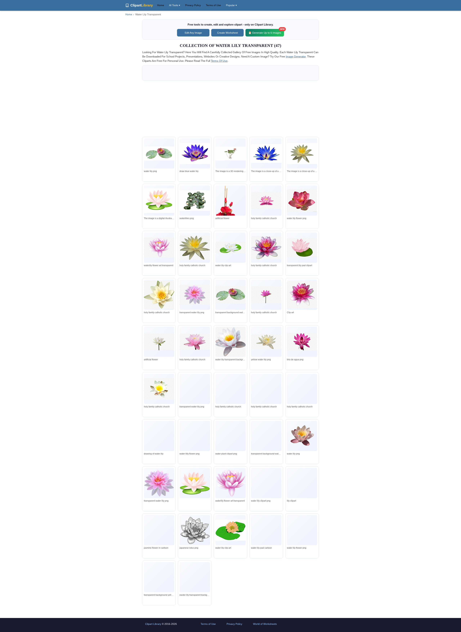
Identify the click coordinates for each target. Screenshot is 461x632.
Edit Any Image (193, 32)
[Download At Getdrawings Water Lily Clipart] (195, 153)
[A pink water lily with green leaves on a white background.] (230, 153)
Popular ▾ (231, 5)
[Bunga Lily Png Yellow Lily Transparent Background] (159, 577)
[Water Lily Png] (159, 153)
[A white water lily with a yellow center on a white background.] (302, 153)
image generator (296, 56)
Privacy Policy (193, 5)
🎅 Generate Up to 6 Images (266, 31)
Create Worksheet (227, 32)
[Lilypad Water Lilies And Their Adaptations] (302, 530)
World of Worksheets (265, 623)
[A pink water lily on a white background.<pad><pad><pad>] (159, 200)
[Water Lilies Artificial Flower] (230, 205)
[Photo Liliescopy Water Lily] (195, 200)
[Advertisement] (230, 109)
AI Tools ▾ (174, 5)
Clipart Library (153, 623)
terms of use (219, 60)
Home (160, 5)
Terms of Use (213, 5)
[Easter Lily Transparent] (195, 577)
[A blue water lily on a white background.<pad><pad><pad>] (266, 153)
